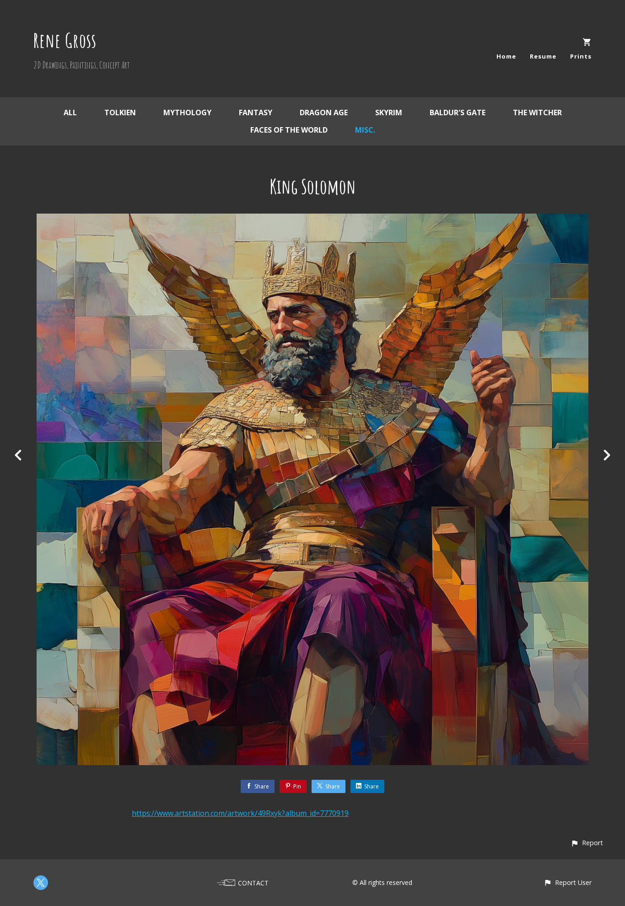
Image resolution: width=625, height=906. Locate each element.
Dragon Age (324, 112)
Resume (543, 56)
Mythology (187, 112)
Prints (581, 56)
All (70, 112)
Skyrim (388, 112)
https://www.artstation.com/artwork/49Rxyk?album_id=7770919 (240, 813)
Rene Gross (65, 40)
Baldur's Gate (457, 112)
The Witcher (537, 112)
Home (506, 56)
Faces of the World (289, 130)
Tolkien (120, 112)
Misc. (365, 130)
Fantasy (255, 112)
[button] (587, 842)
